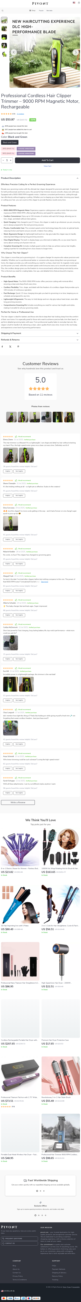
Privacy (69, 1287)
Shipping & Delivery (59, 1272)
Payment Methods (58, 1269)
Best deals (49, 10)
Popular (41, 10)
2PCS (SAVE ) (8, 148)
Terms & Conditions (20, 1279)
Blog (14, 1266)
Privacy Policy (18, 1276)
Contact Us (17, 1272)
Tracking (55, 1279)
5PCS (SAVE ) (8, 153)
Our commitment (46, 1244)
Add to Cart (47, 160)
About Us (16, 1269)
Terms (64, 1287)
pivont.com (44, 1232)
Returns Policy (57, 1276)
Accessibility (76, 1287)
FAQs (54, 1266)
